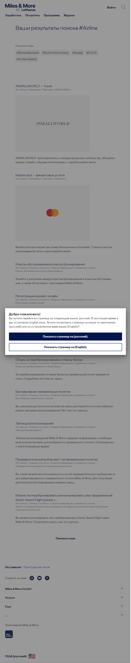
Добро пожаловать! (24, 314)
